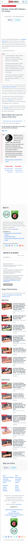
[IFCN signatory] (14, 522)
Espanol (5, 487)
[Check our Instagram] (12, 245)
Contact (17, 482)
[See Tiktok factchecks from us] (4, 245)
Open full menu (2, 2)
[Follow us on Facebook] (9, 245)
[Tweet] (26, 1)
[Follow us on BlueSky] (7, 245)
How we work (18, 477)
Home (4, 475)
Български (5, 485)
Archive (4, 482)
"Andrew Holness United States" (9, 86)
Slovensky (5, 490)
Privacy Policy (18, 479)
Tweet (18, 20)
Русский (17, 488)
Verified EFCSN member (9, 236)
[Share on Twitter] (6, 130)
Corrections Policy (7, 480)
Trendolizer (6, 107)
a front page (10, 99)
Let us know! (15, 229)
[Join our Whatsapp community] (14, 245)
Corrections (17, 480)
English (16, 485)
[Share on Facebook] (3, 130)
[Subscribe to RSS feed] (4, 248)
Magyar (17, 487)
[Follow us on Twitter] (17, 245)
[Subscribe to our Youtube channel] (20, 245)
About (16, 475)
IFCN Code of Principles (8, 477)
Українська (17, 490)
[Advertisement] (14, 189)
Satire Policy (5, 479)
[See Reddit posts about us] (22, 245)
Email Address (6, 257)
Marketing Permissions (8, 263)
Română (5, 488)
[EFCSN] (14, 531)
